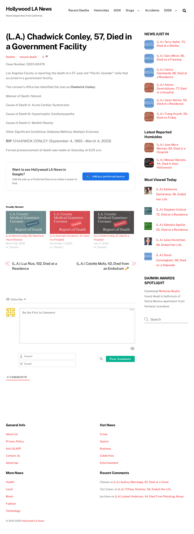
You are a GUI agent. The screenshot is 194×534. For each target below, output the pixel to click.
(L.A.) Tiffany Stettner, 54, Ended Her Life (144, 489)
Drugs (130, 10)
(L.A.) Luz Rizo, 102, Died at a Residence (34, 266)
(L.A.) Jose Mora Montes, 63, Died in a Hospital (171, 148)
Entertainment (109, 462)
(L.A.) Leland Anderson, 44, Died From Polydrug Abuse (149, 496)
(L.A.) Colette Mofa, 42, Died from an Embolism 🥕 (103, 266)
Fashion (11, 503)
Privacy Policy (15, 441)
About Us (12, 434)
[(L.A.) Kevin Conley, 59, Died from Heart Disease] (26, 222)
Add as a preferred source (108, 176)
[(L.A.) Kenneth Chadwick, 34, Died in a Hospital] (70, 222)
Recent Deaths (78, 10)
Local (9, 489)
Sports (104, 441)
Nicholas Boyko (169, 291)
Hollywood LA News (33, 520)
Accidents (152, 10)
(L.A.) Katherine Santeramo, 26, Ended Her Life (171, 194)
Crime (103, 434)
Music (9, 496)
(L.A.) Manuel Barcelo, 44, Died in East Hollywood (171, 163)
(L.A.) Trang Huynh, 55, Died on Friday (172, 115)
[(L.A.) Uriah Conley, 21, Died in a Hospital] (114, 222)
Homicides (101, 10)
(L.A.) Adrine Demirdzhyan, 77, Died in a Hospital (172, 88)
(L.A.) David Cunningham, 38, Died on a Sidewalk (171, 260)
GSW (117, 10)
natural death (28, 56)
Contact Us (13, 455)
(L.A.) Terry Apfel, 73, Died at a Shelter (171, 43)
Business (105, 448)
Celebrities (107, 455)
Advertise (12, 462)
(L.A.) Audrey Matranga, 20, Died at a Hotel (141, 482)
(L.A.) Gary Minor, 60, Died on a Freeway (171, 57)
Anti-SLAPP (13, 448)
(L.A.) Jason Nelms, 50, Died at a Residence (172, 101)
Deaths (10, 56)
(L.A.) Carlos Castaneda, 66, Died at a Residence (172, 73)
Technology (13, 510)
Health (10, 482)
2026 (168, 10)
